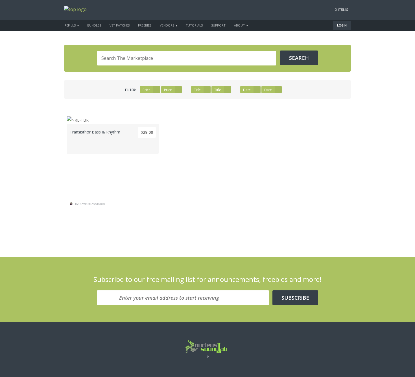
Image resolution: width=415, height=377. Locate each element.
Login (342, 25)
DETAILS (112, 174)
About (239, 25)
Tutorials (194, 25)
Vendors (167, 25)
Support (218, 25)
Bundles (94, 25)
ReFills (70, 25)
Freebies (144, 25)
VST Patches (120, 25)
